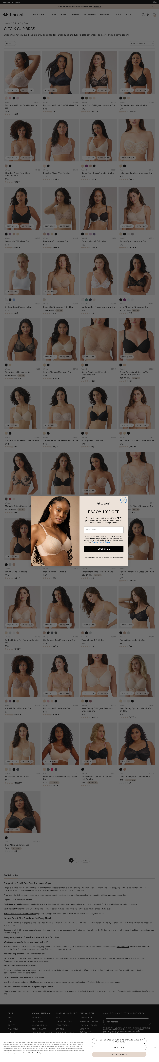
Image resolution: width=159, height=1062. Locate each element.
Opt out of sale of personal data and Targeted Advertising (119, 1041)
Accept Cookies (119, 1054)
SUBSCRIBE (104, 549)
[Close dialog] (123, 500)
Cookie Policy (36, 1053)
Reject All (119, 1048)
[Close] (155, 1047)
